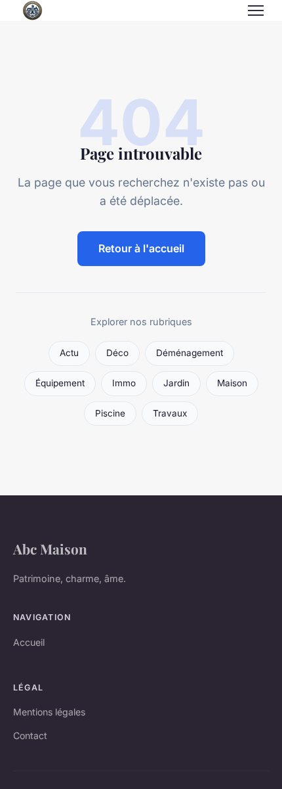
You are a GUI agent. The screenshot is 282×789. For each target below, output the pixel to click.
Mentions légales (49, 711)
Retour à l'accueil (141, 248)
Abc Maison (50, 548)
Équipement (60, 383)
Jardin (176, 383)
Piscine (110, 413)
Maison (232, 383)
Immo (124, 383)
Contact (30, 735)
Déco (117, 353)
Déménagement (189, 353)
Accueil (29, 642)
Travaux (170, 413)
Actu (69, 353)
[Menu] (256, 10)
